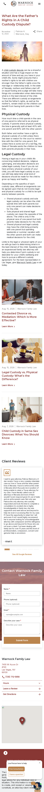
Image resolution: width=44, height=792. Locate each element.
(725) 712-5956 (12, 677)
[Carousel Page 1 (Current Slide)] (7, 549)
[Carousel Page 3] (18, 549)
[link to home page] (22, 3)
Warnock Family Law (26, 262)
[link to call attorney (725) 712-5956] (4, 4)
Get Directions (9, 694)
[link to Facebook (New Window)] (5, 753)
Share (39, 31)
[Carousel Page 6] (36, 549)
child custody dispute (14, 70)
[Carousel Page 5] (30, 549)
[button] (39, 4)
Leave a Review (10, 688)
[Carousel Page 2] (13, 549)
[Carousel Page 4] (24, 549)
